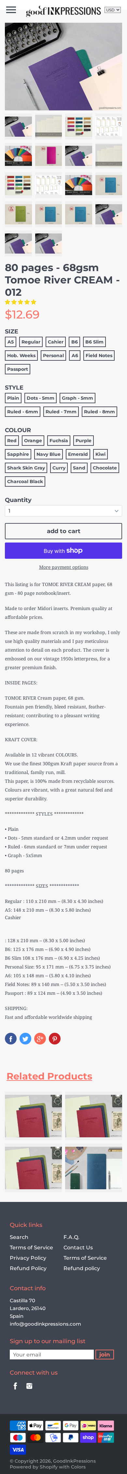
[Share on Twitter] (25, 1038)
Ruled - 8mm (99, 412)
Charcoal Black (25, 481)
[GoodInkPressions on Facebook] (15, 1390)
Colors (78, 1467)
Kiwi (100, 454)
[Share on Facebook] (11, 1038)
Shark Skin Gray (26, 468)
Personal (53, 355)
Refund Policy (28, 1268)
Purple (84, 440)
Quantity (18, 500)
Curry (58, 468)
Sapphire (18, 454)
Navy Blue (48, 454)
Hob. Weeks (21, 355)
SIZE (11, 331)
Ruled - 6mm (22, 412)
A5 (10, 342)
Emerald (78, 454)
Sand (79, 468)
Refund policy (82, 1268)
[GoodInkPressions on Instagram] (29, 1390)
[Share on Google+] (40, 1038)
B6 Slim (94, 342)
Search (19, 1237)
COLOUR (18, 430)
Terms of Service (31, 1247)
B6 (74, 342)
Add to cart (63, 531)
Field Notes (99, 355)
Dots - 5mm (40, 398)
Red (12, 440)
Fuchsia (58, 440)
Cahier (56, 342)
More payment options (63, 567)
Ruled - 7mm (61, 412)
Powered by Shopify (34, 1467)
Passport (17, 369)
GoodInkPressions (74, 1461)
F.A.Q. (71, 1237)
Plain (13, 398)
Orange (33, 440)
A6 (75, 355)
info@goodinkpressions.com (45, 1324)
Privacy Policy (28, 1258)
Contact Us (78, 1247)
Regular (30, 342)
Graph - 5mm (77, 398)
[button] (21, 302)
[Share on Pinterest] (55, 1038)
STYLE (14, 387)
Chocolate (105, 468)
